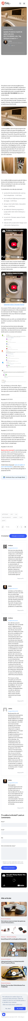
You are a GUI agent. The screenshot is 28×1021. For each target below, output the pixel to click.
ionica (10, 586)
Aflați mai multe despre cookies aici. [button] (12, 1004)
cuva (16, 514)
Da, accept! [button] (20, 1008)
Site (2, 837)
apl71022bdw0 (5, 514)
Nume (3, 821)
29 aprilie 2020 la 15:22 (13, 548)
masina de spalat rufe (6, 517)
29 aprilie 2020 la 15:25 (13, 588)
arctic (11, 514)
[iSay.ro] (6, 3)
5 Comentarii (5, 536)
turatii (21, 517)
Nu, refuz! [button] (8, 1008)
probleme (15, 517)
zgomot (3, 520)
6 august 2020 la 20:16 (13, 782)
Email (3, 829)
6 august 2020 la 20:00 (13, 711)
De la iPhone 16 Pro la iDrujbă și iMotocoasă (13, 939)
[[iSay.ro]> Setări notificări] (4, 1014)
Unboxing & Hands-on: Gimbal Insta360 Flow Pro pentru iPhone (12, 962)
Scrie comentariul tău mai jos (8, 846)
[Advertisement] (14, 71)
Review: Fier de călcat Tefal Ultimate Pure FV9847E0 (13, 986)
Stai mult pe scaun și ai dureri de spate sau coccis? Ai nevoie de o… (13, 921)
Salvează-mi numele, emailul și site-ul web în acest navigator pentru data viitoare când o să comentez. (13, 862)
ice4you (10, 545)
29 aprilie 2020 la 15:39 (13, 620)
